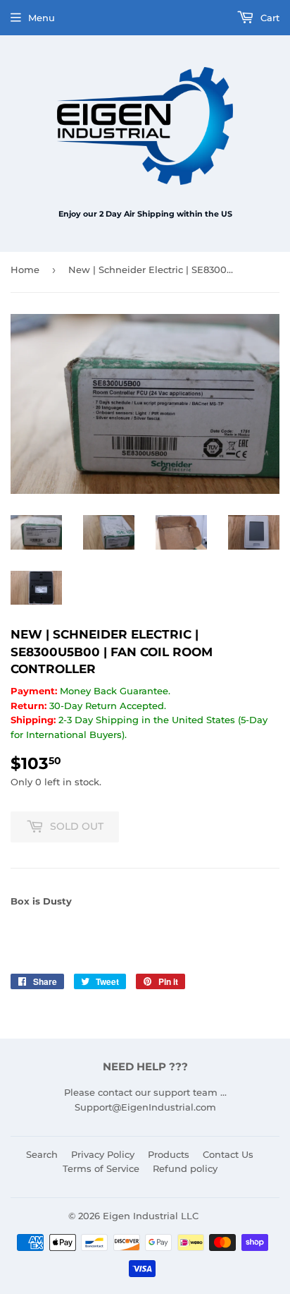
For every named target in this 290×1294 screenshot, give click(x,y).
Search (42, 1154)
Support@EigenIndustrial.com (145, 1107)
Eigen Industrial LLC (150, 1215)
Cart (268, 17)
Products (168, 1154)
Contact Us (228, 1154)
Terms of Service (101, 1168)
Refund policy (185, 1168)
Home (25, 269)
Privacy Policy (102, 1154)
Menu (41, 17)
